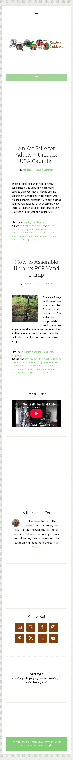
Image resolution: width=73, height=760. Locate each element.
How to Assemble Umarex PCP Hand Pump (36, 268)
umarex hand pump (38, 236)
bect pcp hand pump (35, 359)
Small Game (38, 222)
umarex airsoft (37, 229)
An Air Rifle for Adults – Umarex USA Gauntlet (36, 154)
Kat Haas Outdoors (36, 45)
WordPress (39, 745)
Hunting (27, 222)
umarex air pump (20, 229)
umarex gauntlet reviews (23, 369)
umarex (50, 226)
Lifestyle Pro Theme (40, 742)
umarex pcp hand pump (29, 239)
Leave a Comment (44, 170)
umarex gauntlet (20, 365)
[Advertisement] (36, 107)
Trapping (16, 355)
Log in (49, 745)
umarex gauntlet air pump (33, 232)
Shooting (36, 352)
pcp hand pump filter (35, 226)
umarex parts (18, 372)
